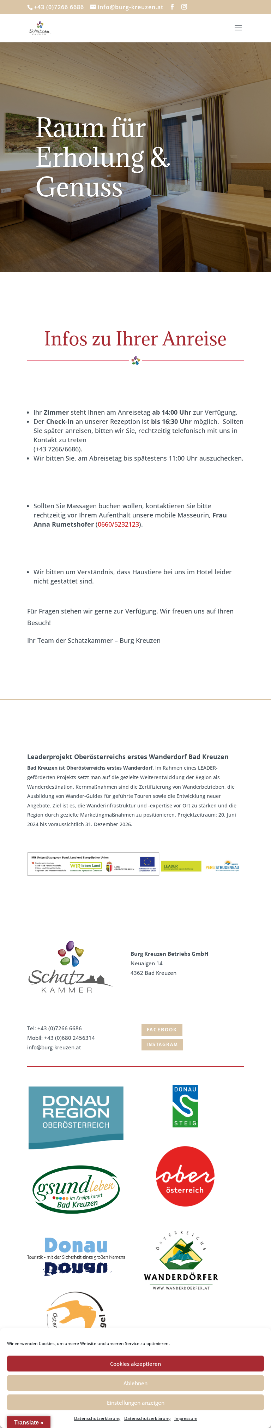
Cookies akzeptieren (135, 1363)
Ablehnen (135, 1383)
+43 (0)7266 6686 (59, 1028)
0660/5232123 (118, 524)
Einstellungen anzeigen (135, 1402)
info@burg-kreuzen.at (54, 1047)
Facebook (162, 1029)
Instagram (162, 1045)
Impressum (185, 1418)
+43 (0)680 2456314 (69, 1037)
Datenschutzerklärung (97, 1418)
